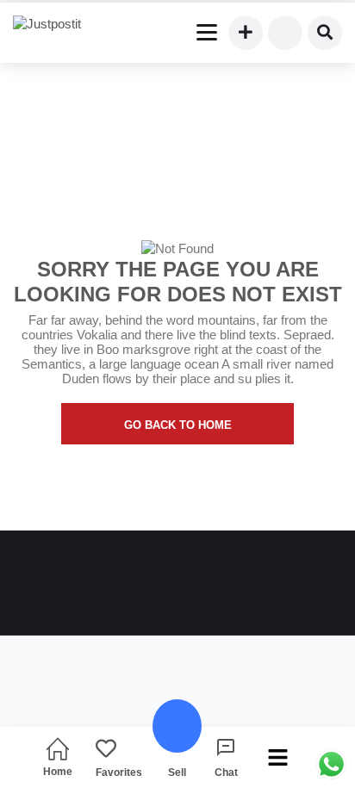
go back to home (178, 425)
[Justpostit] (53, 24)
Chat (226, 772)
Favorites (119, 772)
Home (57, 771)
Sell (177, 772)
